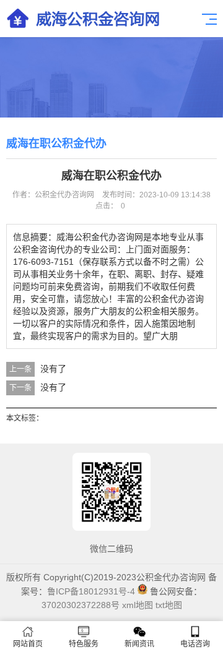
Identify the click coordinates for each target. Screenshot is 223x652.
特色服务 (83, 644)
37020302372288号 (81, 605)
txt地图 (168, 605)
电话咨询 (195, 644)
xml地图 (137, 605)
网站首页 (28, 644)
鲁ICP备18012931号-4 (91, 591)
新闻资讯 (139, 644)
